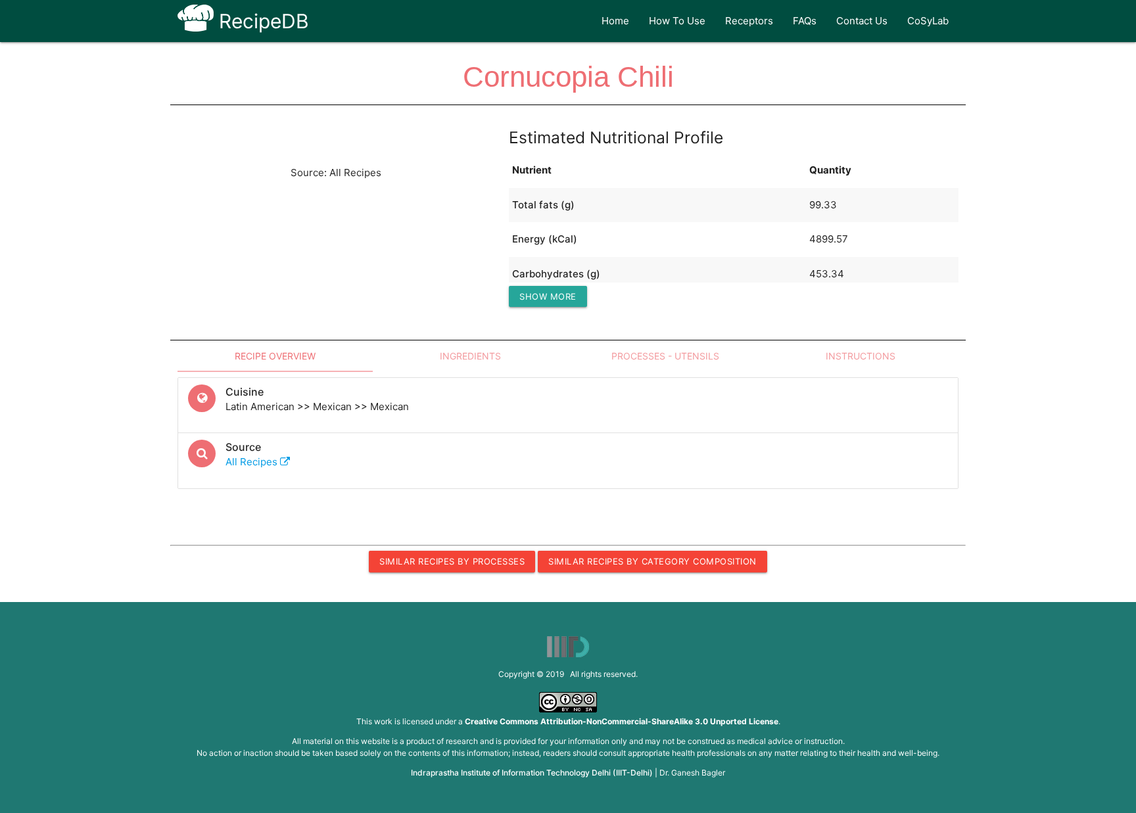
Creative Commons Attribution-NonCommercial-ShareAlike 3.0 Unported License (621, 721)
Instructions (860, 355)
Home (615, 20)
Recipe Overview (275, 355)
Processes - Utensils (665, 355)
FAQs (804, 20)
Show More (548, 296)
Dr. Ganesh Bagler (692, 773)
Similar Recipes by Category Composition (652, 561)
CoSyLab (928, 20)
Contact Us (862, 20)
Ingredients (470, 355)
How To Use (677, 20)
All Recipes (252, 461)
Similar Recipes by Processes (452, 561)
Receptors (749, 20)
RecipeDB (261, 21)
